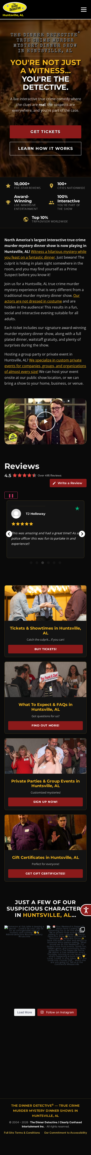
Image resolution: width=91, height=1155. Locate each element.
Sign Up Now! (45, 801)
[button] (9, 534)
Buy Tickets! (45, 649)
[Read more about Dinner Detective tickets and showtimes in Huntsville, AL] (45, 603)
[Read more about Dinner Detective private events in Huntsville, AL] (45, 756)
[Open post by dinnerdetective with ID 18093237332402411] (24, 945)
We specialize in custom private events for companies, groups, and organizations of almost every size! (45, 366)
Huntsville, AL (13, 15)
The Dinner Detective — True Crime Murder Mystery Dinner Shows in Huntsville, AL (45, 1111)
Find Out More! (45, 725)
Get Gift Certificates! (45, 873)
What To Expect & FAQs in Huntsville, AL (45, 707)
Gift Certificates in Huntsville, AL (45, 857)
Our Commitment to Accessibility (65, 1132)
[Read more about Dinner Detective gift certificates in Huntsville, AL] (45, 832)
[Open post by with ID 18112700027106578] (67, 945)
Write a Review (70, 483)
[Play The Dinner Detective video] (45, 421)
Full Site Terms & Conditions (22, 1132)
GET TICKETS (45, 131)
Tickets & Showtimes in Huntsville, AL (45, 631)
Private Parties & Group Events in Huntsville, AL (45, 783)
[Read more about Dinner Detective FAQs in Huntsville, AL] (45, 679)
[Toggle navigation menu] (83, 9)
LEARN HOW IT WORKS (45, 148)
